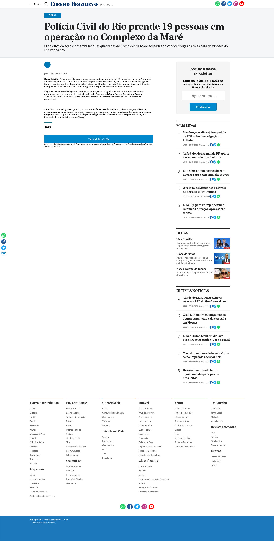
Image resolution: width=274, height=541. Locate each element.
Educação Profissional (76, 446)
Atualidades (216, 441)
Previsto (70, 470)
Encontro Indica (218, 445)
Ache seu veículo (182, 408)
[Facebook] (223, 5)
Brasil (32, 421)
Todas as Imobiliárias (148, 451)
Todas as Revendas (183, 442)
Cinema (105, 437)
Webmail (106, 425)
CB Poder (215, 417)
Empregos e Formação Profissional (154, 479)
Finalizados (71, 483)
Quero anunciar (146, 466)
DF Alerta (215, 408)
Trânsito (33, 463)
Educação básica (73, 408)
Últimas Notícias (73, 429)
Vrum (179, 403)
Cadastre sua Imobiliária (150, 455)
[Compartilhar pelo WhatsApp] (218, 146)
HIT (104, 449)
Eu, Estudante (76, 403)
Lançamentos (145, 421)
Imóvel (144, 403)
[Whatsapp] (3, 237)
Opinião (33, 446)
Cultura (69, 434)
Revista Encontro (223, 427)
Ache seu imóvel (146, 408)
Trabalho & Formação (75, 417)
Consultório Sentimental (113, 412)
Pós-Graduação (73, 451)
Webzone (106, 421)
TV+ (104, 453)
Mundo (33, 429)
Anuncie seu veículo (183, 412)
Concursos (74, 461)
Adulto (142, 483)
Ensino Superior (73, 412)
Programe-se (108, 441)
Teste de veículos (182, 421)
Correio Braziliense (44, 403)
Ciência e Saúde (37, 442)
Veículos (142, 475)
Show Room (144, 434)
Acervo (106, 4)
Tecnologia (35, 455)
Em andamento (73, 475)
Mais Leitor (107, 458)
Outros (216, 451)
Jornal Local (216, 412)
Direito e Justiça (37, 479)
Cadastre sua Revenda (185, 446)
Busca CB (34, 487)
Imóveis (142, 470)
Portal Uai (215, 461)
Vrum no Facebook (183, 438)
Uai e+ (214, 465)
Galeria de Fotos (146, 442)
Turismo (33, 459)
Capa (32, 408)
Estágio (69, 421)
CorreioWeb (111, 403)
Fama (104, 408)
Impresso (37, 469)
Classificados (148, 461)
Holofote (34, 451)
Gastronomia (108, 417)
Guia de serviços (146, 429)
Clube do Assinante (38, 491)
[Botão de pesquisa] (45, 3)
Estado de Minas (218, 456)
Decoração (143, 438)
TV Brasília (219, 403)
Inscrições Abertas (74, 479)
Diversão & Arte (37, 434)
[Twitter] (3, 249)
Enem (68, 425)
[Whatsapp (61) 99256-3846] (217, 5)
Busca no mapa (145, 417)
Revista (214, 437)
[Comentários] (3, 255)
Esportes (34, 438)
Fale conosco (72, 455)
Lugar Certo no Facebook (150, 446)
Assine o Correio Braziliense (42, 496)
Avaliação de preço (183, 425)
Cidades (33, 412)
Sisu (68, 442)
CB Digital (34, 483)
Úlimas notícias (145, 425)
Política (33, 417)
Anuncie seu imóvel (147, 412)
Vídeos (178, 429)
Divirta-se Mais (113, 431)
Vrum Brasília (217, 421)
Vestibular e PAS (73, 438)
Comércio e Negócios (148, 491)
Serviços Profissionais (148, 487)
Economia (34, 425)
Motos (178, 434)
